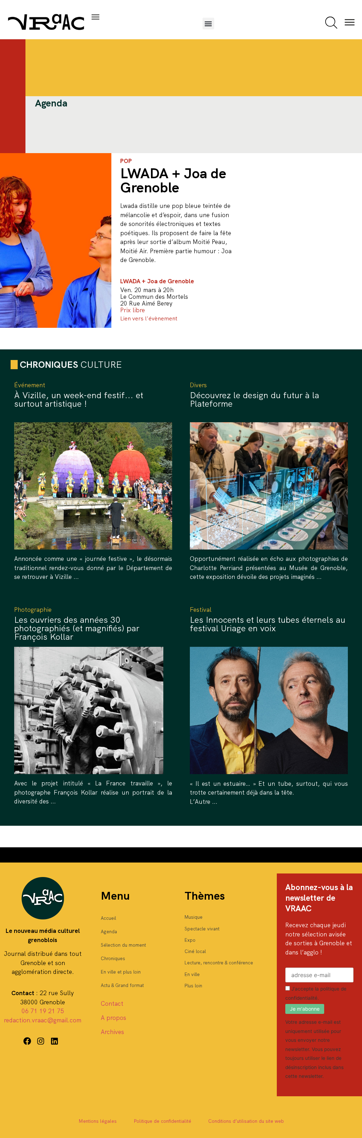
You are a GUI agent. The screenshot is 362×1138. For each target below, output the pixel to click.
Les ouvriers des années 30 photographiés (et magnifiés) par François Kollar (76, 628)
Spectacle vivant (202, 929)
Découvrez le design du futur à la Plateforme (254, 399)
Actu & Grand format (122, 985)
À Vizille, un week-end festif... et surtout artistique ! (78, 399)
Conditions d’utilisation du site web (246, 1121)
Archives (112, 1032)
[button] (208, 23)
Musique (194, 917)
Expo (190, 940)
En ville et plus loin (121, 972)
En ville (192, 974)
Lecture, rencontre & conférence (219, 963)
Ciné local (195, 951)
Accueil (108, 918)
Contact (112, 1004)
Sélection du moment (123, 945)
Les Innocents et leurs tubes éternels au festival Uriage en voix (267, 624)
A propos (113, 1018)
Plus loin (193, 986)
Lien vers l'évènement (148, 318)
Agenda (109, 932)
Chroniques (113, 959)
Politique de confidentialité (162, 1121)
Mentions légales (97, 1121)
